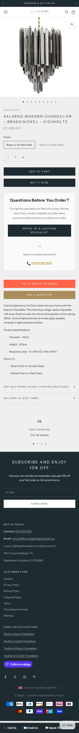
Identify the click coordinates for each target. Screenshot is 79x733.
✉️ (31, 727)
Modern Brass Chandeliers (19, 634)
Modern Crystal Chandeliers (20, 641)
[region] (39, 428)
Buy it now (39, 182)
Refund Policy (11, 591)
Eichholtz (11, 110)
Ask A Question (39, 294)
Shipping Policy (12, 597)
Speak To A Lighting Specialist (39, 230)
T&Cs (7, 603)
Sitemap (8, 615)
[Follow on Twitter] (15, 677)
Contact (8, 578)
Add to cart (39, 171)
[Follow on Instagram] (24, 677)
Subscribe (39, 503)
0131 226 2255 (23, 531)
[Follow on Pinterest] (34, 677)
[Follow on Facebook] (5, 677)
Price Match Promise (39, 283)
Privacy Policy (11, 585)
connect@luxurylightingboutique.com (33, 538)
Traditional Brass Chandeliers (20, 648)
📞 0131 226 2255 (39, 263)
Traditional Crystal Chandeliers (21, 655)
